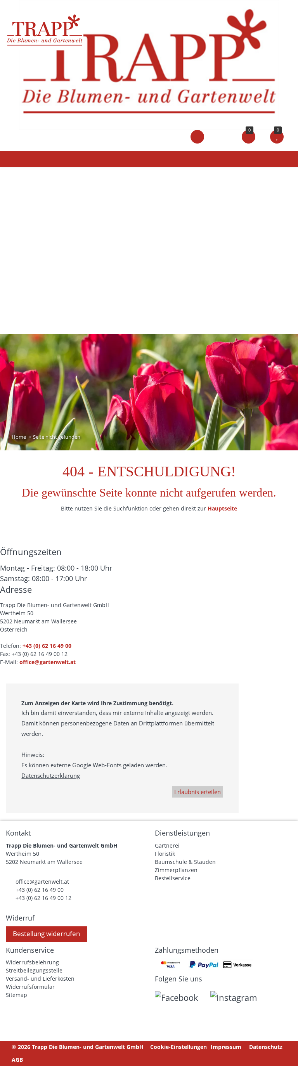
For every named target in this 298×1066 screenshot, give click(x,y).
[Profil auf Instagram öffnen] (238, 999)
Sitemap (16, 995)
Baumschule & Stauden (185, 861)
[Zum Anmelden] (197, 136)
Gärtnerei (167, 845)
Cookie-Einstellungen (178, 1046)
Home (19, 436)
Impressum (226, 1046)
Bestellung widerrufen (46, 933)
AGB (17, 1059)
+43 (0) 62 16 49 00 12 (43, 898)
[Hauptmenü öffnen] (13, 159)
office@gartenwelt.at (47, 662)
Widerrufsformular (30, 986)
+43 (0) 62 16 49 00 (47, 645)
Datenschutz (265, 1046)
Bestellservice (173, 878)
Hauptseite (222, 508)
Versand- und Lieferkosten (40, 978)
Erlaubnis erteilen (197, 792)
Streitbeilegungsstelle (34, 970)
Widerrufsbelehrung (32, 962)
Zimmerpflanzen (176, 870)
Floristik (165, 853)
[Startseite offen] (149, 64)
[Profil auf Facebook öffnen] (182, 999)
